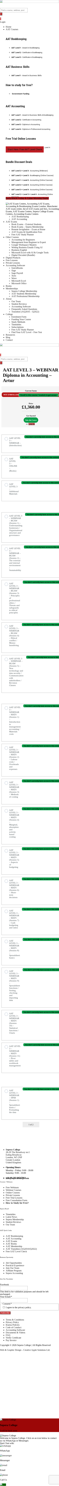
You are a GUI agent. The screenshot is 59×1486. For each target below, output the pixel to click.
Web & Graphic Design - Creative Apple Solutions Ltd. (25, 1350)
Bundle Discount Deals (19, 162)
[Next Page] (36, 1124)
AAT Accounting (15, 106)
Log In (31, 424)
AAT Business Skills (18, 67)
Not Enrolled (11, 395)
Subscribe (5, 1313)
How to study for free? (19, 85)
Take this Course (31, 420)
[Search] (1, 13)
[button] (32, 29)
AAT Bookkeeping (16, 39)
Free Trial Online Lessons (21, 138)
